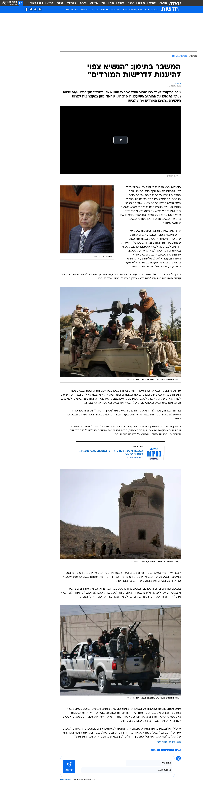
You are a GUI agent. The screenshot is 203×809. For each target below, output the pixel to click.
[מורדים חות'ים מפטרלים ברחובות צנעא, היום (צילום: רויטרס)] (120, 335)
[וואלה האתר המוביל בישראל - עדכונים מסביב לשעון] (175, 3)
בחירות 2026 (86, 10)
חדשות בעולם (101, 10)
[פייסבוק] (27, 9)
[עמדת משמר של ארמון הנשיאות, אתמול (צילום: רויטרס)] (120, 517)
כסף (112, 3)
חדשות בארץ (129, 10)
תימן (179, 742)
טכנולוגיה (71, 3)
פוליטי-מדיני (115, 10)
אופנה (60, 3)
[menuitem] (161, 3)
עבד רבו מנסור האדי (166, 742)
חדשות (163, 3)
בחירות (141, 3)
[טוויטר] (31, 9)
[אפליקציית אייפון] (35, 9)
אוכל (104, 3)
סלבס (121, 3)
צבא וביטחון (143, 10)
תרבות (131, 3)
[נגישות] (4, 3)
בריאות (94, 3)
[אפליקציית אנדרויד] (40, 9)
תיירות (83, 3)
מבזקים (154, 10)
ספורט (152, 3)
